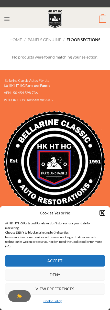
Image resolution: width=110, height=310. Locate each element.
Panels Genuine (44, 39)
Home (15, 39)
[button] (102, 212)
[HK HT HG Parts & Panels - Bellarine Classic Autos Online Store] (55, 19)
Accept (55, 260)
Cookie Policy (52, 301)
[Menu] (7, 19)
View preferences (55, 288)
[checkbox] (19, 296)
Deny (55, 274)
